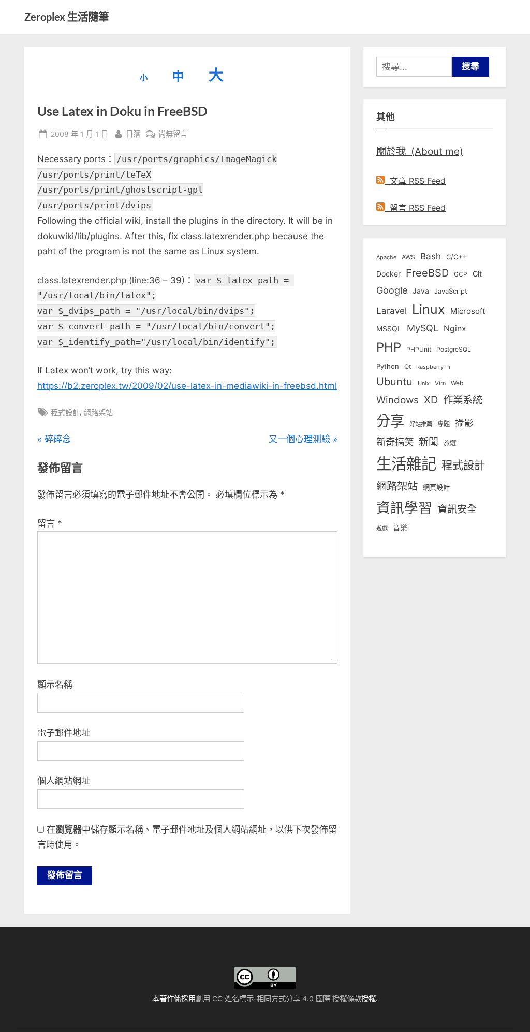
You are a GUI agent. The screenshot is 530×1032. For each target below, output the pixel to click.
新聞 (428, 442)
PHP (388, 347)
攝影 (464, 422)
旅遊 (450, 443)
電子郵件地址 (63, 733)
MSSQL (389, 329)
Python (387, 366)
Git (477, 273)
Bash (430, 256)
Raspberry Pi (433, 367)
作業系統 (462, 400)
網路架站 (98, 412)
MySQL (422, 328)
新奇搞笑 (395, 441)
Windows (397, 400)
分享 (390, 421)
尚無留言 (172, 134)
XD (431, 400)
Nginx (455, 328)
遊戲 (382, 528)
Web (457, 383)
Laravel (391, 311)
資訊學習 (404, 507)
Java (421, 291)
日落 (133, 133)
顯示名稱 (54, 684)
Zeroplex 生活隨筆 (66, 16)
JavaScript (450, 291)
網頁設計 (436, 487)
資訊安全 (457, 509)
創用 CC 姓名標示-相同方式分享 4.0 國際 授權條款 (278, 998)
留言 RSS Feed (415, 207)
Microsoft (467, 311)
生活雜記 (406, 464)
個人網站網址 (63, 781)
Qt (407, 366)
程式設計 (65, 412)
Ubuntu (394, 381)
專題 (443, 424)
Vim (440, 383)
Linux (428, 309)
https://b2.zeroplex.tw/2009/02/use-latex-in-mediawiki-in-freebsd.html (187, 386)
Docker (388, 273)
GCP (460, 274)
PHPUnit (418, 349)
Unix (424, 383)
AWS (408, 257)
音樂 (400, 528)
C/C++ (456, 257)
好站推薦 (420, 424)
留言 (49, 523)
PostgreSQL (453, 349)
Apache (386, 257)
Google (391, 290)
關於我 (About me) (419, 151)
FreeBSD (427, 273)
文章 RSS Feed (415, 181)
